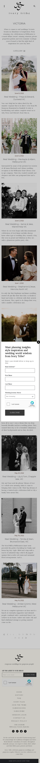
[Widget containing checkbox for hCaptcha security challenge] (20, 404)
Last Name (8, 384)
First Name (8, 375)
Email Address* (10, 367)
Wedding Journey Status (13, 393)
